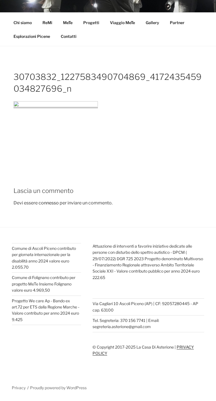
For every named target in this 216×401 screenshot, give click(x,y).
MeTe (68, 22)
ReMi (47, 22)
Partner (177, 22)
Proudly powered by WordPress (58, 387)
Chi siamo (23, 22)
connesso (49, 203)
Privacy (19, 387)
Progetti (91, 22)
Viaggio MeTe (122, 22)
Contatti (68, 36)
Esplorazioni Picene (32, 36)
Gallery (152, 22)
